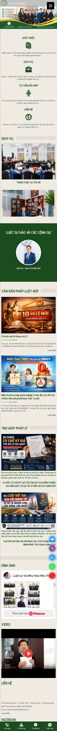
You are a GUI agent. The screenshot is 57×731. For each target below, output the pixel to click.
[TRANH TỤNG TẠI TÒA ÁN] (28, 161)
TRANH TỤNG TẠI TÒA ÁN (28, 182)
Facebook (35, 728)
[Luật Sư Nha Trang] (13, 3)
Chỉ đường (21, 728)
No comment (13, 340)
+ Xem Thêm (51, 350)
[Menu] (50, 5)
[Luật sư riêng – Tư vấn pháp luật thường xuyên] (28, 208)
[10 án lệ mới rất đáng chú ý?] (28, 315)
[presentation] (28, 270)
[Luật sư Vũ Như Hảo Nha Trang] (28, 594)
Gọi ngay (7, 728)
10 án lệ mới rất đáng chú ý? (14, 336)
